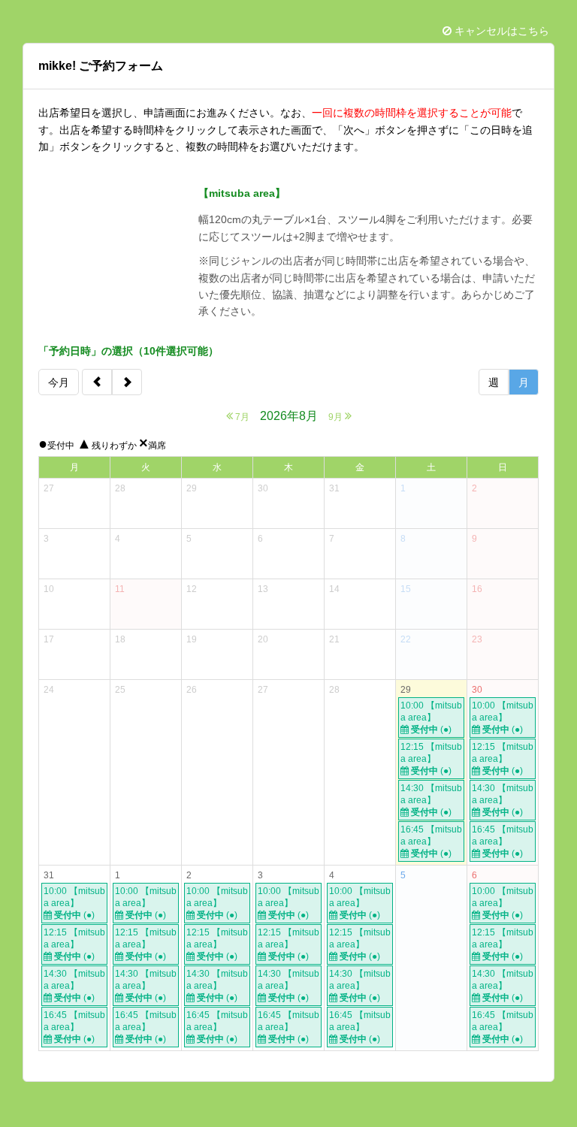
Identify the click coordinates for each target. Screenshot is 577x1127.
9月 (336, 417)
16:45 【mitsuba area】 (431, 841)
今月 (58, 382)
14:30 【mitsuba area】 (431, 800)
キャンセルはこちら (500, 31)
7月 (241, 417)
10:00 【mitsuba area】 (431, 717)
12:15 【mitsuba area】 (431, 759)
